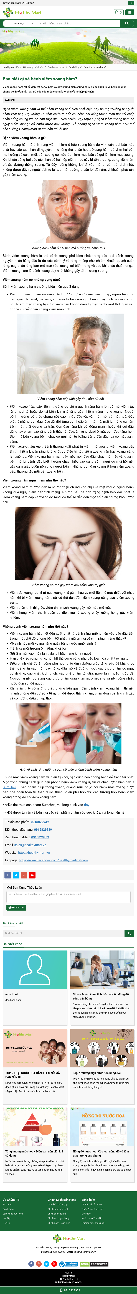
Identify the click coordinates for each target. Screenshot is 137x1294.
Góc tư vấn (8, 1209)
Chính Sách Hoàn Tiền (59, 1223)
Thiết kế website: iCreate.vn (68, 1282)
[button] (21, 23)
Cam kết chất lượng (57, 1204)
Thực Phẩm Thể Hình (92, 1209)
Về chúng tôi (11, 1199)
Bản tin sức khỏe (56, 67)
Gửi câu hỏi (17, 907)
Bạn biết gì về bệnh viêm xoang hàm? (87, 67)
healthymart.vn (11, 67)
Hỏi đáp (6, 1218)
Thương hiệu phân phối (93, 1223)
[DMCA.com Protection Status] (94, 1264)
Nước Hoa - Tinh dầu (92, 1218)
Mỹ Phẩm (86, 1213)
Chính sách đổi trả (57, 1213)
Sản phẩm (88, 1199)
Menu (11, 99)
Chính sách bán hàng (62, 1199)
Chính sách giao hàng (58, 1218)
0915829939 (28, 3)
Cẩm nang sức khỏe (33, 67)
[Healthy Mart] (68, 1264)
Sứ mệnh (7, 1204)
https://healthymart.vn (34, 852)
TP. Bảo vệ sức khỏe (92, 1204)
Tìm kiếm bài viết (13, 923)
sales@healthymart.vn (30, 845)
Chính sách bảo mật (58, 1209)
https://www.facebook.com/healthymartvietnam (53, 860)
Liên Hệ (6, 1223)
